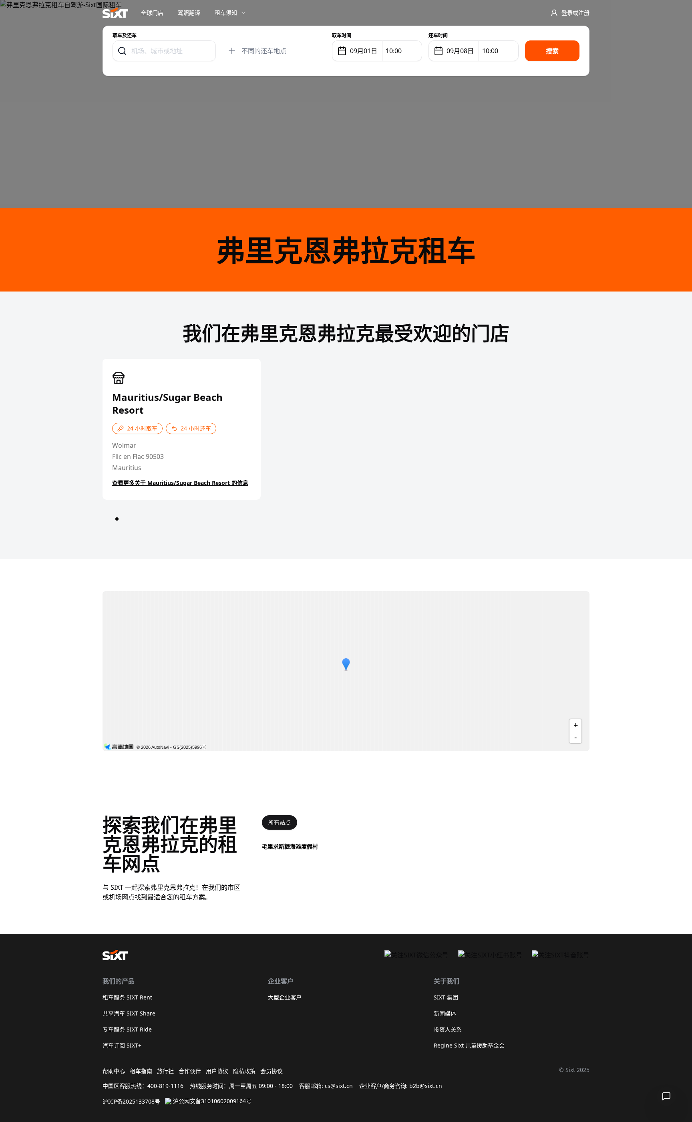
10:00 (394, 50)
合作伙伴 (190, 1071)
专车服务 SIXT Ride (127, 1029)
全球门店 (152, 12)
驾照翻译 (189, 12)
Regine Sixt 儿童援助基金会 (469, 1045)
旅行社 (165, 1071)
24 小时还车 (196, 428)
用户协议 (217, 1071)
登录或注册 (575, 12)
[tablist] (279, 822)
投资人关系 (448, 1029)
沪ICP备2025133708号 (131, 1101)
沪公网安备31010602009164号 (212, 1101)
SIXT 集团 (446, 997)
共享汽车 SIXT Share (129, 1013)
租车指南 (141, 1071)
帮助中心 (114, 1071)
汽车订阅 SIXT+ (122, 1045)
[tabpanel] (425, 847)
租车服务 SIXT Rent (127, 997)
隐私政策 (244, 1071)
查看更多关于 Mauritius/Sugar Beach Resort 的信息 (180, 483)
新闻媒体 (445, 1013)
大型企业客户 (285, 997)
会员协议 (271, 1071)
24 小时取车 (142, 428)
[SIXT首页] (115, 13)
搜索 (552, 50)
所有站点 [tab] (279, 822)
